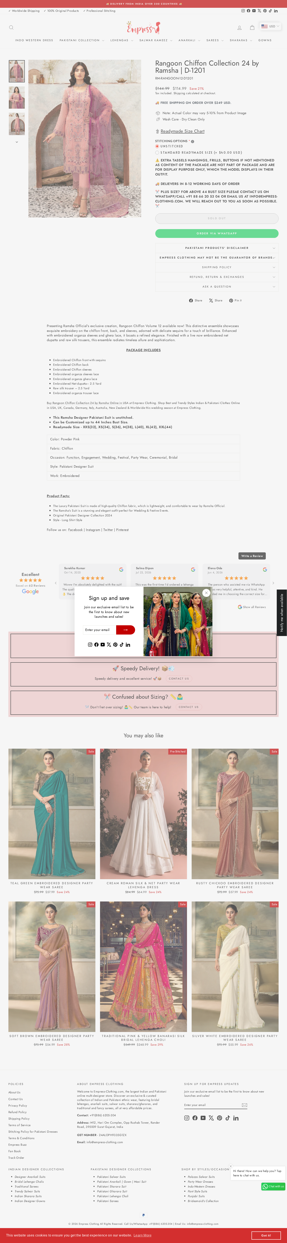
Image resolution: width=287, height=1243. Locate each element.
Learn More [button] (142, 1235)
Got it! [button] (266, 1235)
